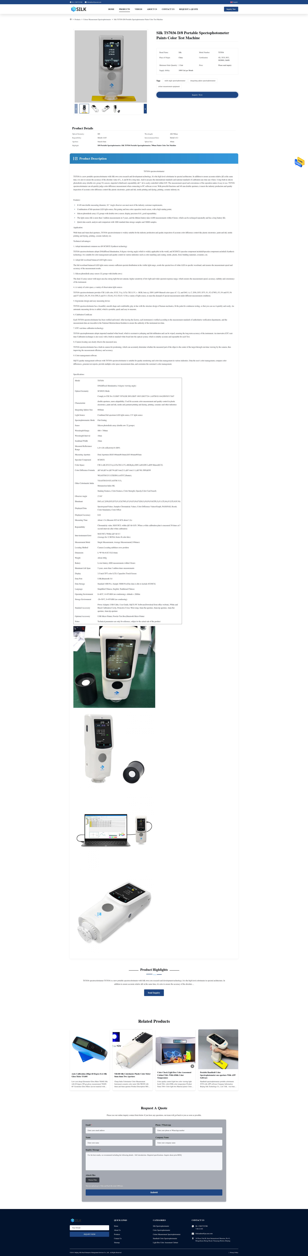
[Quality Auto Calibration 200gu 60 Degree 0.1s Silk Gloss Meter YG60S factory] (90, 1049)
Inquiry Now (231, 9)
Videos (138, 9)
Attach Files (90, 1175)
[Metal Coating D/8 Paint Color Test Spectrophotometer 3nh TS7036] (111, 66)
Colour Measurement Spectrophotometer (97, 19)
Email (89, 1124)
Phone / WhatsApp (163, 1124)
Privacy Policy (234, 1252)
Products (124, 9)
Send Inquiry (154, 992)
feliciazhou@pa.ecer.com (94, 2)
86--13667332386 (202, 1226)
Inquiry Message (93, 1149)
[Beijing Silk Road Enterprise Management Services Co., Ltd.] (79, 9)
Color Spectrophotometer (161, 1230)
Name (88, 1137)
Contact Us (168, 9)
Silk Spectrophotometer (161, 1226)
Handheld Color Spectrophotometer (165, 1238)
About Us (152, 9)
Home (111, 9)
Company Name (162, 1137)
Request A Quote (188, 9)
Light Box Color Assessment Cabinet (165, 1242)
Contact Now (89, 1087)
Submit (154, 1192)
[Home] (71, 19)
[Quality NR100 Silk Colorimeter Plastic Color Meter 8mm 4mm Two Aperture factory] (133, 1049)
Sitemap (117, 1242)
